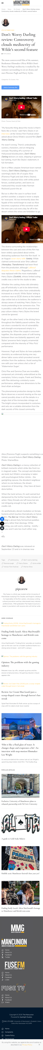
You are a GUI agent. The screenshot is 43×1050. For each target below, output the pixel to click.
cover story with (21, 258)
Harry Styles (23, 563)
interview (6, 133)
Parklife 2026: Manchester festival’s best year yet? (20, 873)
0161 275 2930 (8, 1021)
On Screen (12, 80)
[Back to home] (22, 3)
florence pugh (9, 563)
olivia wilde (37, 563)
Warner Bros (28, 567)
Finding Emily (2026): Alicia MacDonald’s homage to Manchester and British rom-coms (21, 635)
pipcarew (7, 54)
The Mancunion (28, 1015)
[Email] (2, 528)
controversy (14, 560)
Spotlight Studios (26, 1017)
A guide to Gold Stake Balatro (13, 839)
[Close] (39, 1044)
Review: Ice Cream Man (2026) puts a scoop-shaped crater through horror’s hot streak (21, 695)
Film (17, 80)
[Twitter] (2, 523)
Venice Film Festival (11, 567)
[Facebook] (2, 519)
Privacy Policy (27, 1045)
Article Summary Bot (10, 87)
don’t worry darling (30, 560)
